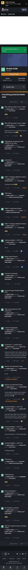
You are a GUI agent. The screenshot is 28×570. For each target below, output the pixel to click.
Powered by (14, 563)
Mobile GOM (10, 109)
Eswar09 (21, 195)
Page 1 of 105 (13, 102)
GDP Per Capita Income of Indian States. (15, 527)
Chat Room (12, 110)
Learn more (3, 3)
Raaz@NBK (22, 476)
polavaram (8, 160)
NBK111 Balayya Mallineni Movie (15, 177)
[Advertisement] (14, 30)
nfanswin (22, 109)
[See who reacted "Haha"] (21, 136)
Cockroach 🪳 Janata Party (13, 345)
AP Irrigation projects (12, 508)
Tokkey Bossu (9, 474)
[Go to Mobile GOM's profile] (2, 107)
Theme (4, 558)
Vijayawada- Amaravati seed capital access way (14, 142)
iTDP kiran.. (8, 193)
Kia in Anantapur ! (10, 491)
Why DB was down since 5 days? (15, 107)
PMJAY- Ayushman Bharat (13, 208)
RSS (25, 558)
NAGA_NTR (22, 242)
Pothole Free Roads (11, 273)
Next (22, 102)
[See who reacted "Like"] (21, 251)
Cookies (18, 558)
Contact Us (11, 558)
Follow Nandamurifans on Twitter (11, 50)
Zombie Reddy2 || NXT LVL (14, 240)
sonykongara (8, 147)
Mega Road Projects (11, 257)
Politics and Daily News (16, 197)
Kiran (21, 210)
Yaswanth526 (8, 181)
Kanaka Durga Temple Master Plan (14, 291)
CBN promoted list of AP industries (13, 310)
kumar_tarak (8, 531)
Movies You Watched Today (14, 366)
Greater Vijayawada (11, 328)
